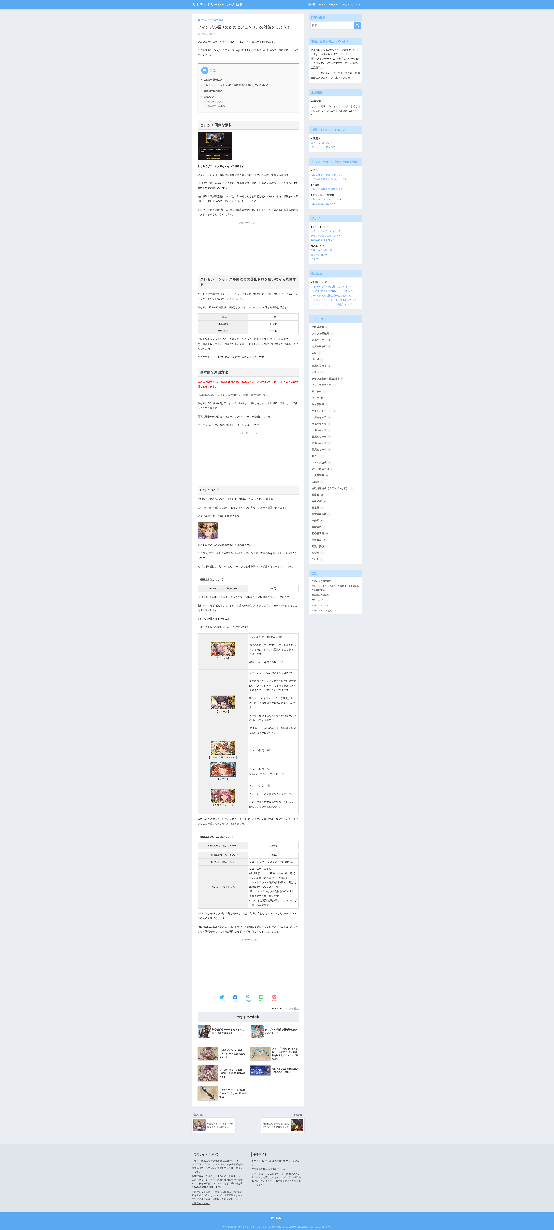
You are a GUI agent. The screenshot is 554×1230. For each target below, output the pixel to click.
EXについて (210, 96)
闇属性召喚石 (321, 340)
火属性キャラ (321, 417)
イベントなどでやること (324, 147)
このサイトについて (351, 4)
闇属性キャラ (321, 449)
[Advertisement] (248, 246)
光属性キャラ (321, 443)
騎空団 (317, 553)
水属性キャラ (321, 424)
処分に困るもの (322, 469)
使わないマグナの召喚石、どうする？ (331, 291)
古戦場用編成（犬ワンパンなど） (332, 488)
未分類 (317, 520)
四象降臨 (318, 501)
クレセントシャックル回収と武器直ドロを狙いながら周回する (236, 85)
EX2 (316, 353)
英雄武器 (318, 540)
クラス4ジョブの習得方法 (325, 231)
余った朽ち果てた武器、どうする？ (330, 286)
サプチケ (318, 391)
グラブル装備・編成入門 (327, 378)
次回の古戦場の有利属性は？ (327, 189)
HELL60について (215, 101)
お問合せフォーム (201, 1203)
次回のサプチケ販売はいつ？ (327, 174)
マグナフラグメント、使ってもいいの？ (333, 300)
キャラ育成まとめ (323, 385)
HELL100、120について (218, 105)
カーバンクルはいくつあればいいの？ (331, 304)
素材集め (333, 4)
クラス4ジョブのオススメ (325, 235)
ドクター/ (316, 259)
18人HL (317, 456)
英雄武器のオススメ (322, 240)
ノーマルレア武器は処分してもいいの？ (333, 295)
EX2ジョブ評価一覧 (321, 250)
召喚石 (317, 494)
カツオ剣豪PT (318, 254)
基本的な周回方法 (213, 91)
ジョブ (322, 4)
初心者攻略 (320, 533)
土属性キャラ (321, 430)
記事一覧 (311, 4)
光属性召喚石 (321, 346)
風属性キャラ (321, 436)
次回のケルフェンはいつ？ (325, 199)
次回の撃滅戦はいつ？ (323, 203)
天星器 (317, 507)
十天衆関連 (320, 475)
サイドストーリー (323, 411)
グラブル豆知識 (322, 333)
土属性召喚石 (321, 365)
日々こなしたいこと (322, 142)
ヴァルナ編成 (292, 1008)
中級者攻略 (319, 327)
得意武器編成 (321, 514)
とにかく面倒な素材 (214, 79)
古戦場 (317, 482)
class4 (317, 359)
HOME (278, 1217)
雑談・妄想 (319, 546)
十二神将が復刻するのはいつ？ (328, 179)
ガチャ (317, 372)
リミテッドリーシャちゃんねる (218, 4)
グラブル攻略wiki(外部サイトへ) (268, 1169)
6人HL (317, 559)
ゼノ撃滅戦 (319, 404)
